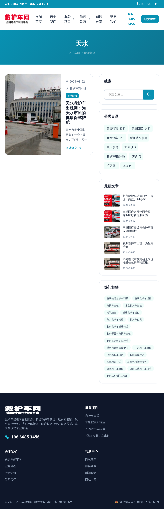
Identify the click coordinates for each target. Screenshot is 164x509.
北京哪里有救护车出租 (119, 333)
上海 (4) (128, 166)
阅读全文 (71, 148)
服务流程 (10, 466)
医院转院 (72, 95)
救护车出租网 (24, 502)
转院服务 (111, 312)
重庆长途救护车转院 (117, 298)
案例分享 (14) (115, 138)
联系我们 (113, 19)
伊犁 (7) (136, 156)
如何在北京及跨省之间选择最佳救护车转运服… (138, 261)
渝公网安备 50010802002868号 (139, 502)
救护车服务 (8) (116, 156)
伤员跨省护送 (114, 361)
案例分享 (99, 19)
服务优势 (10, 473)
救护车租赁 (136, 319)
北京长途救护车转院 (117, 340)
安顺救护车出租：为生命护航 (138, 245)
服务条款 (90, 466)
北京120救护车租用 (117, 375)
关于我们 (53, 19)
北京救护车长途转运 (117, 326)
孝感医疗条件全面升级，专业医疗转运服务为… (138, 213)
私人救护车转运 (115, 319)
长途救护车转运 (95, 429)
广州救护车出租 (143, 347)
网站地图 (90, 479)
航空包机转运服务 (137, 361)
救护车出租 (113, 305)
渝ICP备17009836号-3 (61, 502)
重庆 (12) (112, 147)
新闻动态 (83, 19)
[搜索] (148, 95)
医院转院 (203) (116, 128)
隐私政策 (90, 459)
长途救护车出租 (131, 312)
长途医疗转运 (137, 354)
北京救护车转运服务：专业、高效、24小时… (138, 197)
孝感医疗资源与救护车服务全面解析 (138, 229)
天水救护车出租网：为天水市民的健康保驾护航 (76, 113)
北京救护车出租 (133, 305)
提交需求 (150, 19)
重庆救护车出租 (143, 298)
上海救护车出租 (115, 368)
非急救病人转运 (95, 422)
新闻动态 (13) (138, 138)
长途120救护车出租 (97, 436)
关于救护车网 (13, 459)
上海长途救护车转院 (140, 368)
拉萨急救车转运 (115, 354)
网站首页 (38, 19)
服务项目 (67, 19)
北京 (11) (130, 147)
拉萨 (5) (111, 166)
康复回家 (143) (141, 128)
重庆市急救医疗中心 (117, 347)
